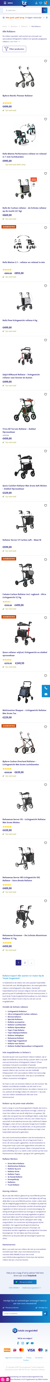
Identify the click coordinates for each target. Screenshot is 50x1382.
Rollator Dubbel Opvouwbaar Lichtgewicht (25, 1046)
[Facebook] (18, 1343)
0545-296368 (13, 1288)
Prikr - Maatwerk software (36, 1370)
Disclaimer (39, 1358)
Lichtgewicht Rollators (17, 1011)
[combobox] (22, 10)
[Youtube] (32, 1343)
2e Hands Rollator (15, 1177)
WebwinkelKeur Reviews (11, 1379)
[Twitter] (27, 1343)
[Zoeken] (44, 10)
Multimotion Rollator (17, 1166)
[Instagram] (22, 1343)
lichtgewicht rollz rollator (21, 988)
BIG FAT (22, 1370)
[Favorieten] (40, 3)
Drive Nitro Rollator (16, 1163)
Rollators (24, 26)
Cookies (26, 1360)
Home (5, 26)
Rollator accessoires (16, 1022)
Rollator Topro (14, 1174)
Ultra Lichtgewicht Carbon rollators (22, 1014)
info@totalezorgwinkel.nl (30, 1288)
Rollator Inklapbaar (16, 1035)
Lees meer (14, 41)
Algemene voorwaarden (13, 1358)
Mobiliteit (14, 26)
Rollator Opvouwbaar (17, 1027)
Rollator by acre (14, 1169)
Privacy (28, 1358)
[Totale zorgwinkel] (24, 3)
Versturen (44, 1313)
